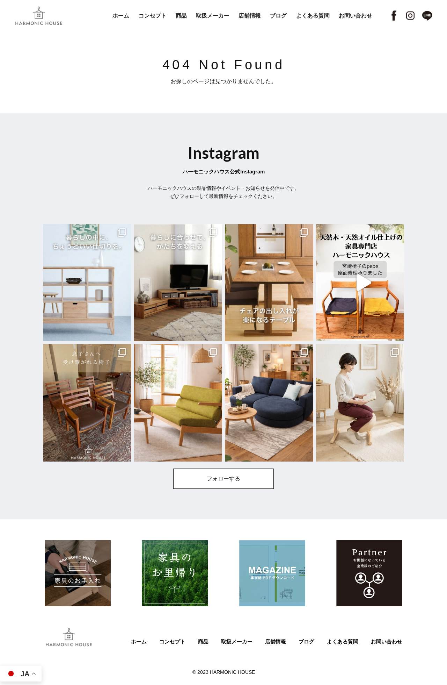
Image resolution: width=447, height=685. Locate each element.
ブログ (278, 16)
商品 (181, 16)
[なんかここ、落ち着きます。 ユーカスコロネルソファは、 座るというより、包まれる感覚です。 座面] (269, 403)
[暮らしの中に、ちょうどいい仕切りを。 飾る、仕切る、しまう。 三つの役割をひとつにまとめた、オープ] (87, 283)
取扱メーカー (212, 16)
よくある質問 (313, 16)
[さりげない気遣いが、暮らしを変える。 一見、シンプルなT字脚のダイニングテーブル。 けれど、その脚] (269, 283)
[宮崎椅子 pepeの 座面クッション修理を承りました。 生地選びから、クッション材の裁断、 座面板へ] (360, 283)
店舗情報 (250, 16)
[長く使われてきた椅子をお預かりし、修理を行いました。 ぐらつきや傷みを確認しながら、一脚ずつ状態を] (87, 403)
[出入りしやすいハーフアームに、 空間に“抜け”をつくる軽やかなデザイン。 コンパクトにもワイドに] (178, 403)
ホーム (120, 16)
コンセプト (153, 16)
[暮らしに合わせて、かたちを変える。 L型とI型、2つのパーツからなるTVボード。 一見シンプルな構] (178, 283)
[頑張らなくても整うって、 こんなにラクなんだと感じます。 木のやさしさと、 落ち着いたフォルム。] (360, 403)
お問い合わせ (355, 16)
